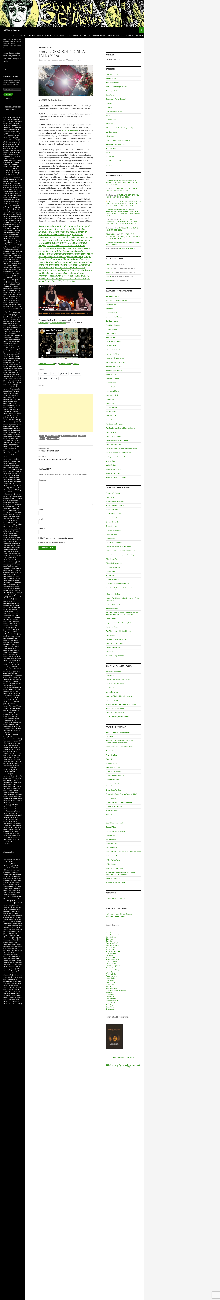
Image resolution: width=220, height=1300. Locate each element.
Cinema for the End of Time (115, 775)
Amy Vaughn (110, 1005)
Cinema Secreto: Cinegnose (115, 898)
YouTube (109, 281)
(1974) (10, 368)
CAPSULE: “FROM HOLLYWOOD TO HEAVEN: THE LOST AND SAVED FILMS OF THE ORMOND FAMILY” (122, 222)
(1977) (17, 117)
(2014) (14, 296)
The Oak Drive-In (112, 432)
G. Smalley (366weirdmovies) (116, 990)
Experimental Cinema (113, 341)
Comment (42, 480)
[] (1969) (11, 418)
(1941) (15, 414)
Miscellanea (110, 136)
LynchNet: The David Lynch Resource (119, 696)
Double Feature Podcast (114, 542)
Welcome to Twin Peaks (114, 868)
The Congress (12, 890)
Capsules (109, 103)
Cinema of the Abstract (114, 317)
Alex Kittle (109, 751)
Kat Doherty (110, 947)
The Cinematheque (112, 627)
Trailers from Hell (112, 856)
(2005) (13, 693)
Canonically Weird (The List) (116, 99)
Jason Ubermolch (112, 1001)
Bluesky (108, 264)
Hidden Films (110, 571)
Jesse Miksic (110, 978)
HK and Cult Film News (114, 350)
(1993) (9, 160)
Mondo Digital (111, 387)
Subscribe (8, 94)
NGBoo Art (110, 399)
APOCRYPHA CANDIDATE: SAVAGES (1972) (54, 457)
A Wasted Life (111, 304)
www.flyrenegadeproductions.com (52, 322)
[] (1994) (11, 232)
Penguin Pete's (111, 835)
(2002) (15, 220)
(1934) (13, 533)
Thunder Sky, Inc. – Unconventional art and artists (123, 852)
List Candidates (111, 132)
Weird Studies (111, 864)
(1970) (16, 228)
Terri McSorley (111, 974)
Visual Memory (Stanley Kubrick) (117, 717)
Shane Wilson (111, 1007)
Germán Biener (111, 937)
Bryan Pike (110, 984)
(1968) (12, 407)
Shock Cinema (111, 411)
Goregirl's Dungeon (113, 567)
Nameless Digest (112, 810)
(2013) (16, 331)
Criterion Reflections (113, 530)
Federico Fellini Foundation (116, 684)
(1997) (10, 222)
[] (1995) (12, 241)
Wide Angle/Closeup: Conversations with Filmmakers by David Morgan (120, 873)
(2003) (7, 300)
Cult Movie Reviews (113, 325)
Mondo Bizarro (111, 383)
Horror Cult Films (112, 354)
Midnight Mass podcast (114, 370)
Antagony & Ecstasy (113, 493)
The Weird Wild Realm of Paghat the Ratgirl (121, 449)
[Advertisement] (65, 413)
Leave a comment (74, 60)
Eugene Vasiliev (111, 1003)
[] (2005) (15, 525)
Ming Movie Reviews (113, 594)
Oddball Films (111, 827)
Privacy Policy (59, 35)
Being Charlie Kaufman (114, 671)
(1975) (15, 438)
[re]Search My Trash (113, 296)
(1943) (12, 543)
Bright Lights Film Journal (115, 505)
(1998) (16, 611)
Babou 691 (110, 759)
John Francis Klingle (113, 970)
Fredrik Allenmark (112, 935)
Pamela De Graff (112, 943)
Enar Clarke (110, 941)
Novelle (108, 819)
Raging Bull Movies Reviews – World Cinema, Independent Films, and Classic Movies (122, 613)
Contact (23, 35)
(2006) (13, 599)
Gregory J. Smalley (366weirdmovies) (119, 180)
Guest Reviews (111, 120)
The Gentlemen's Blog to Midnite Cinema (120, 428)
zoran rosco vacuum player (115, 883)
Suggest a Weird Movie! (97, 35)
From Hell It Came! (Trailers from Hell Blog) (121, 794)
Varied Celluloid (111, 465)
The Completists (111, 848)
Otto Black (109, 939)
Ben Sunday (110, 997)
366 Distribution (112, 74)
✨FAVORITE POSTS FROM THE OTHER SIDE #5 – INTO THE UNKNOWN (123, 202)
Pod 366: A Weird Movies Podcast (118, 140)
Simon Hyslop (111, 964)
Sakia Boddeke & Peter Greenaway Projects (121, 704)
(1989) (12, 259)
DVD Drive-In (111, 333)
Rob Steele (109, 992)
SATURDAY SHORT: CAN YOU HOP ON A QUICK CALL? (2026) (122, 190)
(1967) (13, 813)
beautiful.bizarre (112, 763)
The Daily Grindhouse (113, 420)
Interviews (109, 124)
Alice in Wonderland (70, 130)
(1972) (10, 399)
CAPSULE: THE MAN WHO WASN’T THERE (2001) (122, 229)
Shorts (108, 152)
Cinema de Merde (112, 522)
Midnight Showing (112, 379)
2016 (41, 435)
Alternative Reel (111, 755)
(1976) (10, 146)
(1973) (8, 150)
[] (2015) (12, 864)
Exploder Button (112, 346)
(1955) (10, 574)
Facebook (109, 272)
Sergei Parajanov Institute (115, 708)
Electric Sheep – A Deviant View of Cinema (121, 551)
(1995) (11, 467)
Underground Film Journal (115, 457)
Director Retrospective (114, 111)
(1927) (9, 545)
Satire (42, 438)
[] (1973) (12, 473)
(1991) (14, 167)
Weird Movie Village (113, 473)
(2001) (9, 230)
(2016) (11, 969)
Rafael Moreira (111, 976)
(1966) (11, 144)
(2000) (14, 529)
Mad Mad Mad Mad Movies (115, 362)
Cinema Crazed (111, 518)
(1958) (17, 798)
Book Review (110, 95)
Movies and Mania (112, 391)
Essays (108, 115)
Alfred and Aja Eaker (113, 951)
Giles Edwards (111, 953)
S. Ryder (109, 986)
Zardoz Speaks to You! (114, 878)
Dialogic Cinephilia (113, 780)
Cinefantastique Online (114, 514)
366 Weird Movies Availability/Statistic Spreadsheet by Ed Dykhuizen (119, 742)
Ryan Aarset (110, 933)
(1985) (12, 218)
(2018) (17, 923)
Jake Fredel (110, 955)
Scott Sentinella (111, 988)
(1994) (11, 409)
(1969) (15, 366)
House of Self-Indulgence (115, 358)
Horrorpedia (110, 575)
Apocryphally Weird (113, 91)
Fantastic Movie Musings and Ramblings (120, 555)
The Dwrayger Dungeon (114, 424)
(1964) (13, 490)
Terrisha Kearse (53, 438)
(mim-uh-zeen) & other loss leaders (118, 732)
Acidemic (109, 309)
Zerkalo (15, 938)
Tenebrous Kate (111, 843)
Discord (109, 268)
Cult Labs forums (112, 321)
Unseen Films (110, 461)
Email (40, 519)
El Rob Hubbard (59, 60)
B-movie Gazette (112, 313)
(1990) (8, 156)
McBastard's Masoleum (114, 366)
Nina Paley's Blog (112, 700)
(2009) (9, 333)
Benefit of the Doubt (113, 767)
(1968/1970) (11, 603)
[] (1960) (12, 424)
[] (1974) (12, 886)
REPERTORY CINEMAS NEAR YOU (76, 35)
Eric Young (110, 1009)
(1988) (12, 138)
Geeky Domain (111, 798)
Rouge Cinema (111, 619)
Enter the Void (111, 337)
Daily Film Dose (111, 534)
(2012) (9, 199)
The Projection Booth (113, 436)
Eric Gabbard (110, 957)
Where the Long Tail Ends (115, 656)
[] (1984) (12, 500)
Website (41, 528)
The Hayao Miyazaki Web (115, 712)
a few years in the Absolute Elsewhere (119, 747)
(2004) (7, 117)
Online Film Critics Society (115, 831)
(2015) (12, 327)
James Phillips (111, 982)
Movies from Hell (112, 395)
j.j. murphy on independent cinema (118, 584)
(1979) (13, 712)
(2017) (7, 558)
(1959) (14, 665)
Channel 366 (110, 107)
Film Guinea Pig (111, 559)
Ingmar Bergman (112, 692)
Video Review (111, 165)
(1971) (11, 247)
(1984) (11, 132)
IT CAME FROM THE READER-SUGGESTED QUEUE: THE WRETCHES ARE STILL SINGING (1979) (123, 236)
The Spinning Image (113, 647)
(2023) (11, 950)
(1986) (14, 486)
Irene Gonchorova (112, 959)
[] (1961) (12, 496)
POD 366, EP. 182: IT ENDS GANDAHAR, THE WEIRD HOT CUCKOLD (123, 183)
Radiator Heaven (112, 608)
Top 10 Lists (110, 157)
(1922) (8, 582)
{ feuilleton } (110, 736)
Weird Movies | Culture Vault (116, 477)
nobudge (109, 815)
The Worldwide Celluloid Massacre (118, 453)
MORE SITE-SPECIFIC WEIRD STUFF (39, 35)
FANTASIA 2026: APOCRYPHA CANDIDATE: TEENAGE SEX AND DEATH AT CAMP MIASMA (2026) (123, 213)
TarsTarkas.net (111, 416)
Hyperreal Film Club (113, 579)
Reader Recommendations (115, 144)
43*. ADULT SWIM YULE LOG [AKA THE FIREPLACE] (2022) (122, 204)
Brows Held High (112, 509)
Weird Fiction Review (113, 860)
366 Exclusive (111, 78)
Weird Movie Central (113, 469)
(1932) (7, 798)
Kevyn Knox (110, 972)
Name (40, 509)
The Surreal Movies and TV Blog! (117, 440)
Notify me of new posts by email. (53, 542)
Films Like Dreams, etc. (114, 563)
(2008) (11, 698)
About (15, 35)
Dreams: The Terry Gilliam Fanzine (118, 680)
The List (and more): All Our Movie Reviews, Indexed (124, 35)
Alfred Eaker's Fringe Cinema (116, 87)
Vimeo (76, 364)
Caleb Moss (110, 980)
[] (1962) (11, 348)
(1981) (14, 623)
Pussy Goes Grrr (111, 839)
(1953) (10, 385)
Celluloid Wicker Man (113, 771)
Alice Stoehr (110, 994)
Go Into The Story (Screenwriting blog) (119, 802)
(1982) (9, 376)
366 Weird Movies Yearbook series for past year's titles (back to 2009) (123, 1066)
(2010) (14, 197)
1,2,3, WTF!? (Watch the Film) (116, 300)
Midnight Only (111, 374)
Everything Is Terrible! (114, 790)
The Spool (109, 652)
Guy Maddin (110, 688)
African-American (52, 435)
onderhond (110, 403)
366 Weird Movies (11, 30)
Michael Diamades (112, 945)
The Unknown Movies (113, 444)
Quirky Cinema (111, 407)
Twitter (108, 276)
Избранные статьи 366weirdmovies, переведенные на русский (119, 915)
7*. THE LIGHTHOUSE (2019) (48, 449)
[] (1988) (11, 142)
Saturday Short (111, 148)
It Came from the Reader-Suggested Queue (121, 128)
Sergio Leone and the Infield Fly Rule (118, 623)
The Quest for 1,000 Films (115, 643)
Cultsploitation (111, 329)
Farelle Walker (69, 281)
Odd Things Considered (114, 823)
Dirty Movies (110, 538)
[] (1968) (12, 290)
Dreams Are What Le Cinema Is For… (119, 547)
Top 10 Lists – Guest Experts (116, 161)
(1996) (8, 675)
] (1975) (19, 938)
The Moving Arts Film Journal (116, 639)
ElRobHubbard (111, 234)
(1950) (16, 593)
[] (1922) (11, 405)
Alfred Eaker (110, 949)
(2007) (14, 562)
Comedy (82, 435)
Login (5, 69)
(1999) (16, 759)
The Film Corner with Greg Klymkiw (119, 631)
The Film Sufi (110, 635)
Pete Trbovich (111, 999)
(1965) (9, 613)
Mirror (10, 938)
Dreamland (110, 675)
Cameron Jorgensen (113, 966)
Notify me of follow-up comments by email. (57, 538)
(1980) (9, 148)
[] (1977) (15, 432)
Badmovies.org (111, 497)
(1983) (11, 362)
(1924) (14, 510)
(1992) (10, 169)
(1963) (8, 119)
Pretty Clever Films (113, 604)
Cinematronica (111, 526)
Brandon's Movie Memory (115, 501)
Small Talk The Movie (46, 364)
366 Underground (45, 47)
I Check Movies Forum (114, 806)
